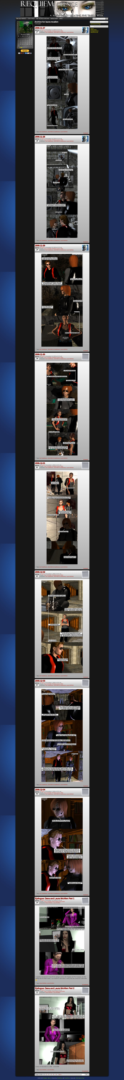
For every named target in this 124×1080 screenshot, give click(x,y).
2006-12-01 (40, 463)
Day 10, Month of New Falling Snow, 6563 (54, 901)
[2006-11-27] (62, 128)
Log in (92, 28)
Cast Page (31, 18)
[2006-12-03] (62, 781)
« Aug (20, 47)
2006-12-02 (40, 572)
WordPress (59, 1078)
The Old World (21, 18)
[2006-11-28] (62, 237)
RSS (77, 1078)
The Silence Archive (42, 18)
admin (42, 29)
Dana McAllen (49, 903)
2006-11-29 (40, 245)
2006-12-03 (40, 681)
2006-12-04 (40, 789)
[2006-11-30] (62, 455)
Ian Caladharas (49, 32)
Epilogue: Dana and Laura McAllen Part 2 (54, 988)
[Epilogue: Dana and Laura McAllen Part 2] (62, 1064)
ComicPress (67, 1078)
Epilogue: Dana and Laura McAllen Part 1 (54, 898)
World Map (54, 18)
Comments (85, 984)
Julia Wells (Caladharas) (60, 32)
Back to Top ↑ (82, 1078)
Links (61, 18)
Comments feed (94, 31)
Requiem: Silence (64, 9)
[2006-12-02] (62, 672)
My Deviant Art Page (96, 24)
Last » (60, 1074)
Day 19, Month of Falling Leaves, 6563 (53, 31)
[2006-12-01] (62, 564)
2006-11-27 (40, 28)
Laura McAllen (70, 32)
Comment (85, 133)
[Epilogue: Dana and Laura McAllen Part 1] (62, 974)
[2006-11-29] (62, 346)
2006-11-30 (40, 354)
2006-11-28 (40, 136)
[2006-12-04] (62, 890)
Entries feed (93, 29)
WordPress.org (94, 32)
